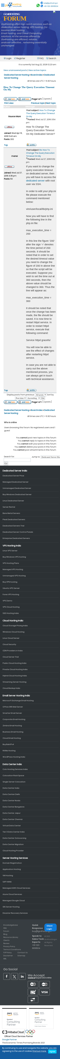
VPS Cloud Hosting (11, 607)
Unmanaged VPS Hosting (14, 575)
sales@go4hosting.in (51, 3)
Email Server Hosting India (16, 695)
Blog (5, 934)
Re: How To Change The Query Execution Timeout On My (40, 153)
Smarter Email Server (12, 713)
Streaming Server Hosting (14, 682)
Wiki (5, 928)
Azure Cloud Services (12, 894)
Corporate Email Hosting (14, 719)
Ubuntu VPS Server (11, 588)
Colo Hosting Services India (15, 769)
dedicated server (35, 180)
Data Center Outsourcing (14, 838)
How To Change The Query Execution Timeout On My (28, 88)
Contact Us (22, 952)
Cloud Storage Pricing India (15, 625)
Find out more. (39, 1051)
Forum (6, 931)
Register (20, 58)
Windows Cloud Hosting (13, 632)
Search (52, 58)
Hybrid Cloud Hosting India (15, 675)
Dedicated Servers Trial (13, 525)
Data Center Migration (13, 844)
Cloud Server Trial (11, 657)
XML (4, 958)
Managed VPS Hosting (13, 569)
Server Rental (9, 507)
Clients (6, 940)
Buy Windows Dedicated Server (17, 494)
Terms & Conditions (12, 949)
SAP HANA (7, 881)
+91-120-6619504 (51, 6)
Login (9, 58)
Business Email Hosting (13, 732)
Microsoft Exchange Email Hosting (18, 700)
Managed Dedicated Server (15, 482)
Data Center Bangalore (13, 806)
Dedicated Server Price (13, 475)
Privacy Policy (9, 946)
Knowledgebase (10, 925)
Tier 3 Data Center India (14, 832)
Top (6, 145)
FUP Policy (7, 952)
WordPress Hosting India (14, 757)
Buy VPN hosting (10, 582)
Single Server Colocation (14, 781)
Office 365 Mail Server (13, 706)
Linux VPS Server (10, 550)
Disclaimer (8, 955)
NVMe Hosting (9, 750)
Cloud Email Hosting (12, 738)
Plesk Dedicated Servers (14, 519)
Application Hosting (12, 869)
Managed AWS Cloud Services (16, 888)
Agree (52, 1051)
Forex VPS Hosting (11, 594)
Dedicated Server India (15, 470)
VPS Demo (7, 600)
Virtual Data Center (12, 825)
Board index (36, 74)
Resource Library (10, 937)
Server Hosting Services (15, 858)
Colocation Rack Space (13, 775)
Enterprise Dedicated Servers (16, 538)
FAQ (41, 58)
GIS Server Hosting (11, 906)
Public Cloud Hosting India (14, 663)
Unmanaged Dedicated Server (17, 488)
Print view (9, 103)
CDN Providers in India (13, 650)
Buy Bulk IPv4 (8, 744)
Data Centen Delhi (11, 794)
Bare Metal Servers (11, 513)
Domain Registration (12, 863)
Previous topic (38, 103)
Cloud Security (9, 644)
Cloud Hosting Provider (13, 850)
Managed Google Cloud (14, 900)
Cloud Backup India (11, 688)
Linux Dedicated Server (13, 500)
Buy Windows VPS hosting (14, 557)
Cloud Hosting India (13, 620)
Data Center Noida (11, 800)
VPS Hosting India (12, 545)
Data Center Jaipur (12, 813)
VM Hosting (8, 875)
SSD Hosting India (11, 613)
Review (6, 943)
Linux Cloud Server (11, 638)
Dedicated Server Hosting (17, 74)
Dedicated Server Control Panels (18, 532)
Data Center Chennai (12, 819)
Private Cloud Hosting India (15, 669)
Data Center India (12, 764)
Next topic (51, 103)
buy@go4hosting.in (42, 931)
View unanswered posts (15, 70)
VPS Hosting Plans (11, 563)
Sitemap (21, 955)
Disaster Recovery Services (15, 913)
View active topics (37, 70)
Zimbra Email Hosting (12, 725)
